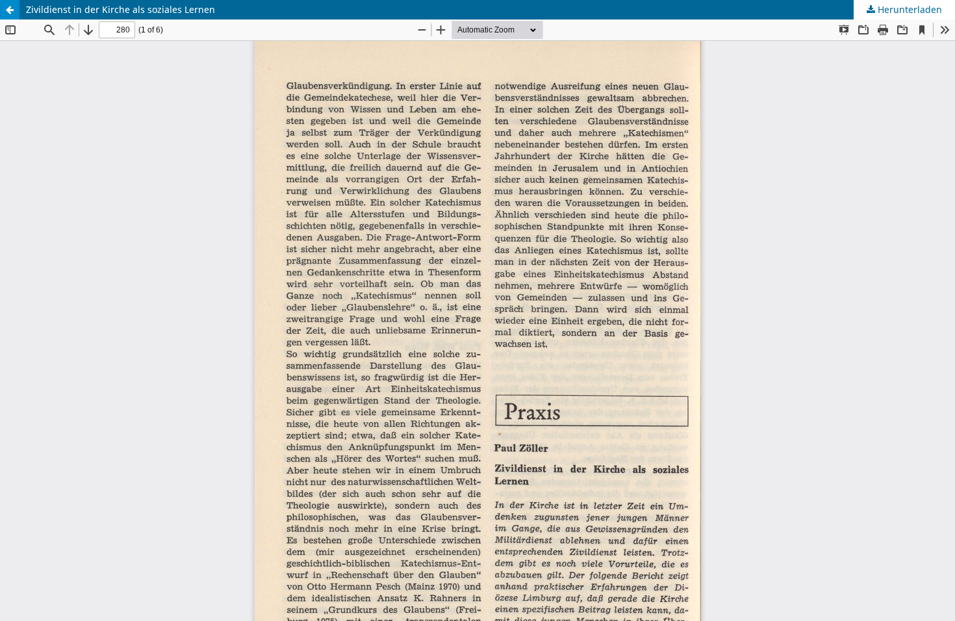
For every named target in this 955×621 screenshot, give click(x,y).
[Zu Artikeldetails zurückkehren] (9, 9)
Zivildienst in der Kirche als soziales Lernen (120, 9)
